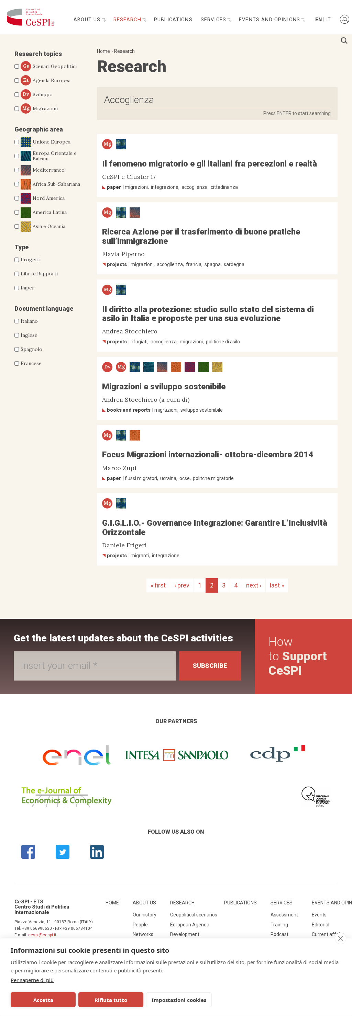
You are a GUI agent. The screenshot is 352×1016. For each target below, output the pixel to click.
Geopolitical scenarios (193, 914)
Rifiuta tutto (111, 999)
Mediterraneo (49, 170)
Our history (144, 914)
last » (277, 585)
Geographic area (38, 129)
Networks (143, 934)
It (328, 20)
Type (21, 247)
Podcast (279, 934)
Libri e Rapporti (39, 274)
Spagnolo (31, 349)
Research (128, 20)
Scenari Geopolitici (50, 66)
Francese (31, 363)
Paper (27, 288)
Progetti (31, 259)
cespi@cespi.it (42, 935)
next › (253, 585)
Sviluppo (38, 94)
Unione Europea (51, 142)
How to (297, 656)
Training (279, 924)
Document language (43, 308)
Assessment (284, 914)
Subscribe (210, 665)
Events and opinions (270, 20)
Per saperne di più (32, 980)
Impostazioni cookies (179, 999)
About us (88, 20)
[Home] (28, 17)
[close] (340, 938)
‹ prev (181, 585)
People (140, 924)
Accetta (43, 999)
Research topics (38, 53)
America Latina (50, 212)
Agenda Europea (47, 80)
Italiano (29, 321)
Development (184, 934)
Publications (173, 20)
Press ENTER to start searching (297, 113)
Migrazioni (40, 108)
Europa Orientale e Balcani (55, 156)
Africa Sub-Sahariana (56, 184)
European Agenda (189, 924)
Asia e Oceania (49, 226)
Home (103, 51)
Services (214, 20)
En (318, 20)
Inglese (29, 335)
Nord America (49, 198)
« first (158, 585)
